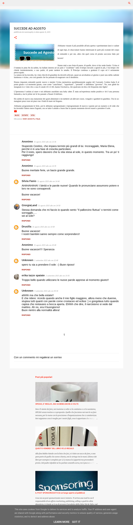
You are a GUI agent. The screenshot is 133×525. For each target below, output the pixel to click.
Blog (17, 115)
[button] (15, 37)
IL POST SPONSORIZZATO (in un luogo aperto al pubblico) (60, 493)
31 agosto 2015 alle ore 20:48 (45, 245)
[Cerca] (10, 3)
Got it (76, 521)
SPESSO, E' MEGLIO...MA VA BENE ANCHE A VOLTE (56, 404)
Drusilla (26, 226)
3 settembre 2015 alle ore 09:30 (46, 291)
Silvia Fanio (29, 181)
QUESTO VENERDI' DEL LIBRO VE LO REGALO (54, 448)
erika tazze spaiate (33, 275)
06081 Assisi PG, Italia (31, 119)
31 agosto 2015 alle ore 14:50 (49, 206)
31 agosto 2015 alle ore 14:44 (48, 181)
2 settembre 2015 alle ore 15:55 (57, 276)
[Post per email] (15, 112)
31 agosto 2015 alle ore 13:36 (45, 142)
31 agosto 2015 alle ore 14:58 (43, 227)
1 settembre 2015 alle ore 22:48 (46, 260)
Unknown (27, 260)
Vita (32, 115)
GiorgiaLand (29, 205)
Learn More (61, 521)
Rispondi (26, 160)
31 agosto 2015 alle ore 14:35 (45, 166)
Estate (25, 115)
